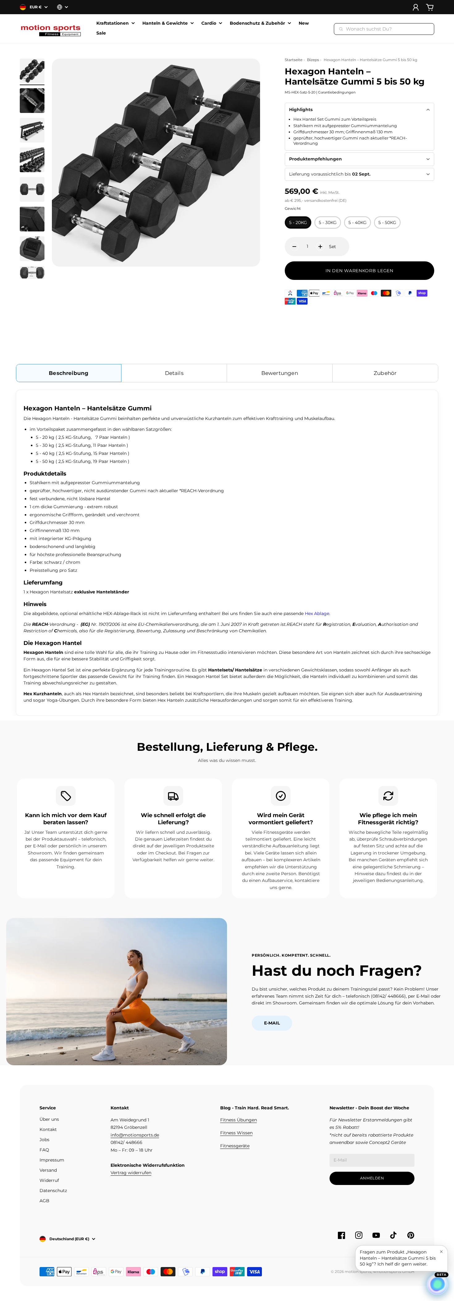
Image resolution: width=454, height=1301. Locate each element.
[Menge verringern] (294, 246)
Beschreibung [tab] (68, 373)
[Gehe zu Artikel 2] (32, 100)
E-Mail (272, 1023)
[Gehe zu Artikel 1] (32, 71)
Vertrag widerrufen (131, 1172)
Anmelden (372, 1178)
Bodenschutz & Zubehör (257, 23)
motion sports (358, 1271)
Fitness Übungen (238, 1120)
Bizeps (313, 59)
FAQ (44, 1150)
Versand (48, 1170)
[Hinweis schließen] (441, 1251)
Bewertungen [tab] (279, 373)
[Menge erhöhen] (320, 246)
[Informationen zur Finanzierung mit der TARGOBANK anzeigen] (290, 293)
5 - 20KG (298, 222)
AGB (44, 1200)
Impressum (52, 1160)
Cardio (208, 23)
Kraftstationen (112, 23)
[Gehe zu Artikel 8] (32, 272)
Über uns (49, 1119)
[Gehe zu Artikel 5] (32, 189)
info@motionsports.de (135, 1135)
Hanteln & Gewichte (165, 23)
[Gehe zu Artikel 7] (32, 248)
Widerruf (49, 1180)
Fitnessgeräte (235, 1146)
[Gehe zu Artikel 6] (32, 219)
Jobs (44, 1139)
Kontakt (48, 1129)
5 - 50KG (387, 222)
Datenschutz (53, 1190)
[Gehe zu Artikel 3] (32, 130)
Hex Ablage (317, 613)
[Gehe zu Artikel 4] (32, 160)
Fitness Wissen (236, 1133)
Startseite (293, 59)
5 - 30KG (328, 222)
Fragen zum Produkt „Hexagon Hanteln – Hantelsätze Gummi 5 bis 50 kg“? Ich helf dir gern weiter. (398, 1257)
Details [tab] (174, 373)
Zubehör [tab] (385, 373)
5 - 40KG (357, 222)
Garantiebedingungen (336, 92)
